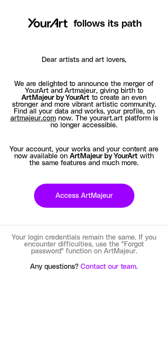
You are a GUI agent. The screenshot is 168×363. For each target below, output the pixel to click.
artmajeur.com (33, 118)
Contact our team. (109, 266)
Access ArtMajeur (84, 195)
